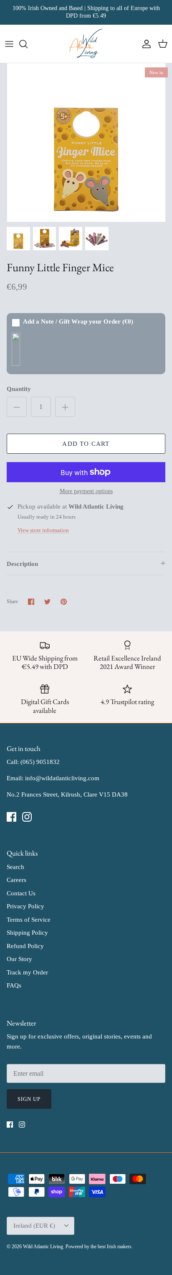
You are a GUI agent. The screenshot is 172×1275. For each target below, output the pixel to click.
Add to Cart (85, 443)
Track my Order (27, 972)
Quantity (19, 389)
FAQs (14, 985)
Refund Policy (25, 946)
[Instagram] (27, 817)
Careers (16, 880)
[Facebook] (11, 817)
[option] (86, 142)
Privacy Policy (25, 906)
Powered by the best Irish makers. (99, 1246)
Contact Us (21, 893)
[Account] (144, 44)
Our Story (19, 959)
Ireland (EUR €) (34, 1225)
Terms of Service (29, 919)
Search (15, 867)
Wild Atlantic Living (43, 1246)
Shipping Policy (27, 932)
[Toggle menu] (9, 44)
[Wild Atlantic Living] (86, 44)
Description (22, 563)
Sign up (29, 1099)
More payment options (86, 491)
